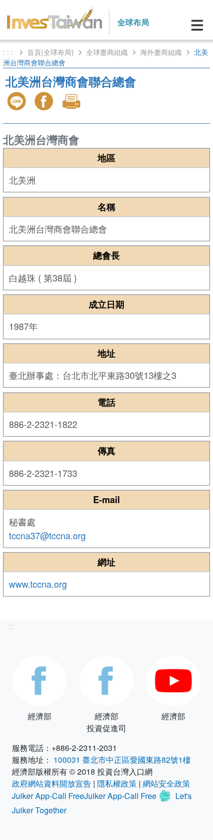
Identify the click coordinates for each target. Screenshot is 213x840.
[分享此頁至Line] (17, 101)
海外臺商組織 (161, 52)
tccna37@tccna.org (47, 535)
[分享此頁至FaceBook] (45, 101)
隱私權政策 (117, 783)
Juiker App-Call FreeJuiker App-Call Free (85, 796)
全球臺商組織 (107, 52)
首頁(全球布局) (50, 52)
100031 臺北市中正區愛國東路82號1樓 (122, 759)
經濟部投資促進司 (106, 722)
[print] (72, 101)
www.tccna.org (38, 583)
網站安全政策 (166, 783)
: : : (9, 52)
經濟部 (40, 716)
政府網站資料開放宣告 (51, 783)
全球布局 (133, 22)
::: (11, 626)
